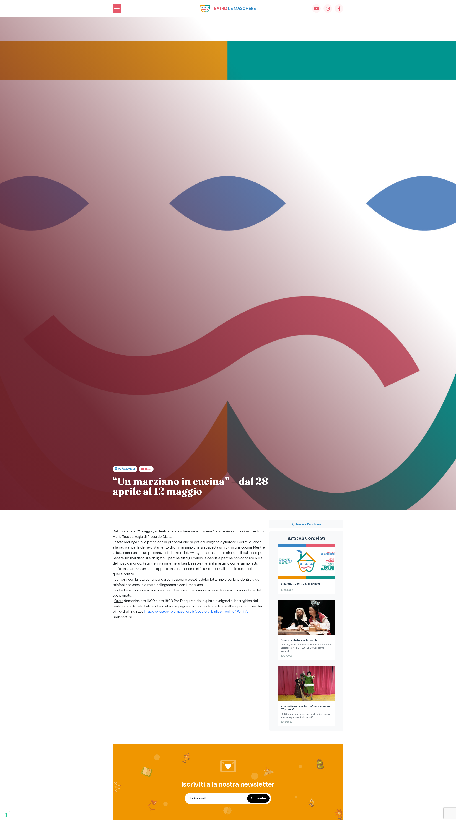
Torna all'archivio (308, 524)
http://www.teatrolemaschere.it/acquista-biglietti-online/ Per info (196, 611)
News (148, 469)
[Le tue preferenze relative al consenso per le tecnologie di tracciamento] (6, 814)
